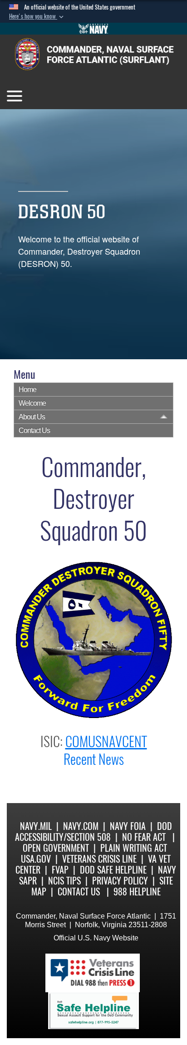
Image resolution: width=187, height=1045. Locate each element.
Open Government (56, 848)
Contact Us (34, 430)
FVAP (60, 870)
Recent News (94, 759)
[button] (37, 16)
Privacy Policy (120, 880)
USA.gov (36, 859)
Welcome (32, 403)
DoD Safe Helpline (113, 870)
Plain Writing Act (133, 848)
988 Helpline (137, 891)
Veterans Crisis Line (99, 859)
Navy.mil (36, 826)
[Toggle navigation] (14, 96)
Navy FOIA (128, 826)
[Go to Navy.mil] (93, 29)
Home (27, 389)
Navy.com (80, 826)
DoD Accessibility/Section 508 (93, 831)
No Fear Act (144, 837)
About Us (32, 417)
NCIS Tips (64, 880)
